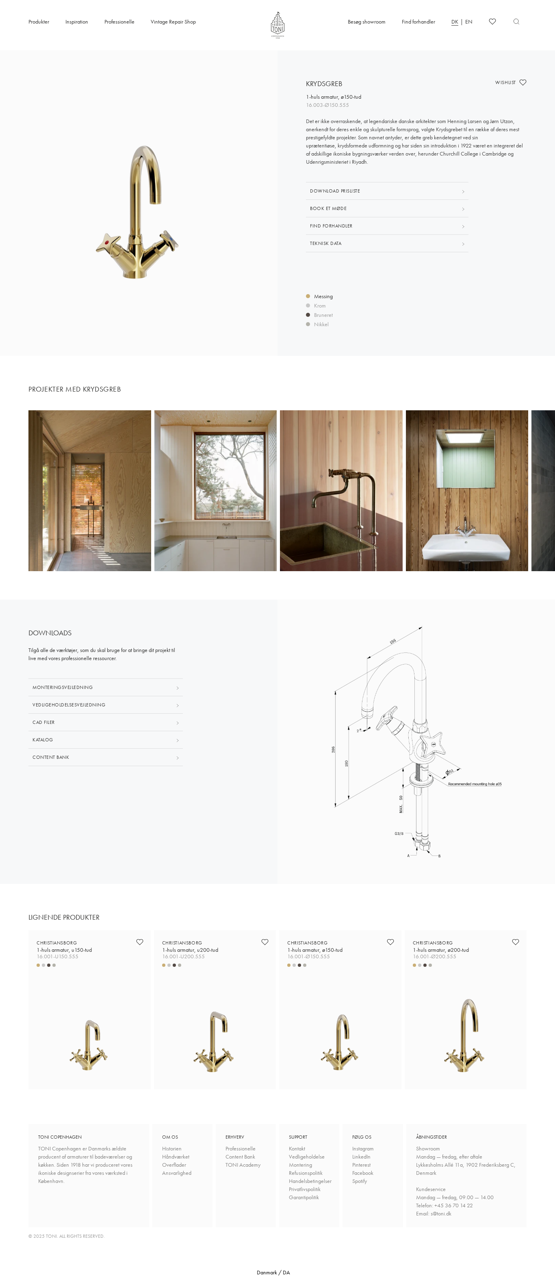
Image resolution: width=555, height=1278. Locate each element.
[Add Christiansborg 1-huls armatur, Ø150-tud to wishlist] (390, 942)
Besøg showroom (367, 21)
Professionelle (119, 21)
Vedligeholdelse (307, 1156)
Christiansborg (64, 946)
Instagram (363, 1148)
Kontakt (297, 1148)
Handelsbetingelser (309, 1181)
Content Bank (240, 1156)
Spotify (359, 1181)
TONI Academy (242, 1164)
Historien (172, 1148)
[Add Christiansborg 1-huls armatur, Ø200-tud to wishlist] (515, 942)
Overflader (174, 1164)
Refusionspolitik (306, 1172)
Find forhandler (418, 21)
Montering (300, 1164)
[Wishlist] (492, 21)
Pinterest (361, 1164)
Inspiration (76, 21)
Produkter (38, 21)
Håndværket (175, 1156)
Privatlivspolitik (305, 1189)
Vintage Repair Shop (173, 21)
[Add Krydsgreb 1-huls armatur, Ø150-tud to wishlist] (523, 82)
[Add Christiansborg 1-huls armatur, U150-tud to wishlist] (139, 942)
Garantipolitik (304, 1197)
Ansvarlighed (176, 1172)
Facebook (362, 1172)
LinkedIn (361, 1156)
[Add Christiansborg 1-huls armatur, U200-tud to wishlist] (265, 942)
